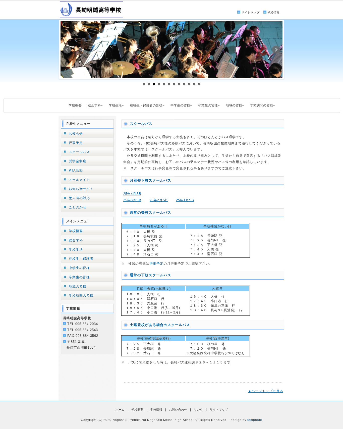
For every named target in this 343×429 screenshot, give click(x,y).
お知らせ (76, 133)
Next (276, 50)
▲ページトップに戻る (265, 391)
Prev (67, 50)
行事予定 (156, 263)
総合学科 (94, 105)
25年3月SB (132, 200)
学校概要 (75, 105)
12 (199, 84)
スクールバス (79, 152)
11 (194, 84)
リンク (198, 409)
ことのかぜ (77, 207)
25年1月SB (185, 200)
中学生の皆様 (180, 105)
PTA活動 (76, 170)
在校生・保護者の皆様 (146, 105)
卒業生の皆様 (208, 105)
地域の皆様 (234, 105)
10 (189, 84)
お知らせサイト (81, 189)
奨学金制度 (77, 161)
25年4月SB (132, 194)
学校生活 (115, 105)
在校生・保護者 (81, 258)
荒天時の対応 (79, 198)
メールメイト (79, 180)
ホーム (120, 409)
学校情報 (273, 12)
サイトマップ (250, 12)
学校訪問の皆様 (261, 105)
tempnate (254, 420)
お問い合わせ (178, 409)
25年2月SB (159, 200)
